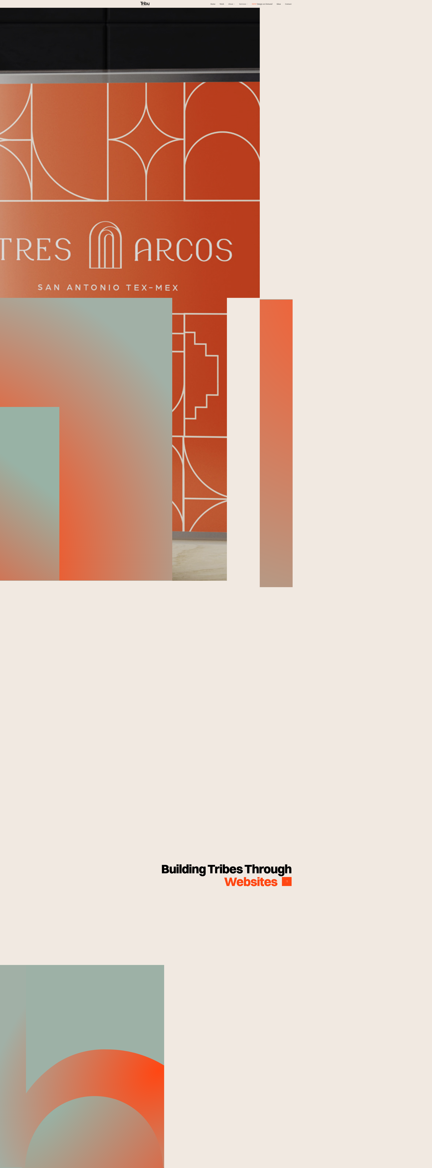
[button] (231, 4)
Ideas (279, 4)
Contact (288, 4)
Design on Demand (262, 4)
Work (222, 4)
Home (212, 4)
